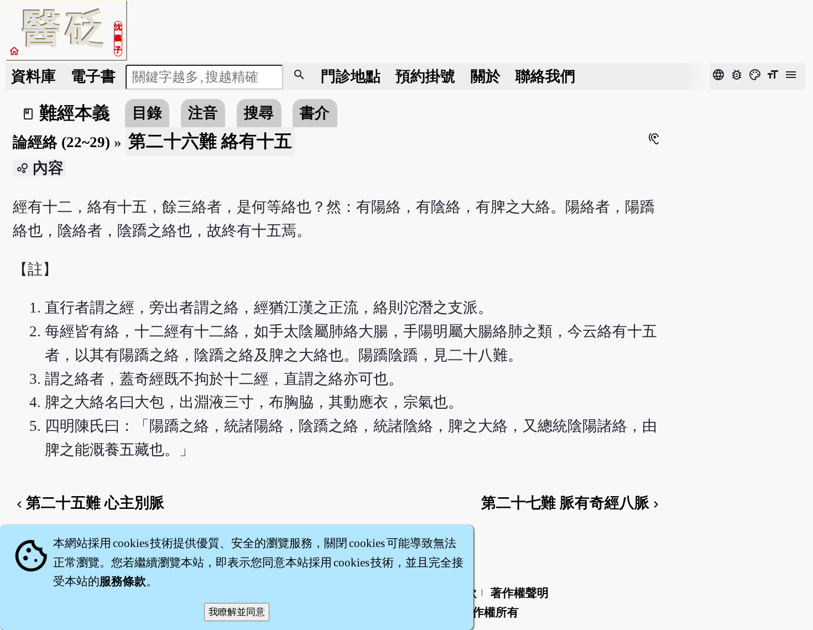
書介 (315, 113)
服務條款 (123, 581)
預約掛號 (425, 76)
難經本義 (74, 113)
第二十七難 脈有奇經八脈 (572, 502)
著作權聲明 (520, 593)
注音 (203, 113)
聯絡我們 (545, 76)
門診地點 (351, 76)
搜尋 (259, 113)
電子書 (93, 76)
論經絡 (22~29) (61, 142)
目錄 (147, 113)
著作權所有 (490, 612)
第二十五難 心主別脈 (88, 502)
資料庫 (33, 76)
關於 (486, 76)
